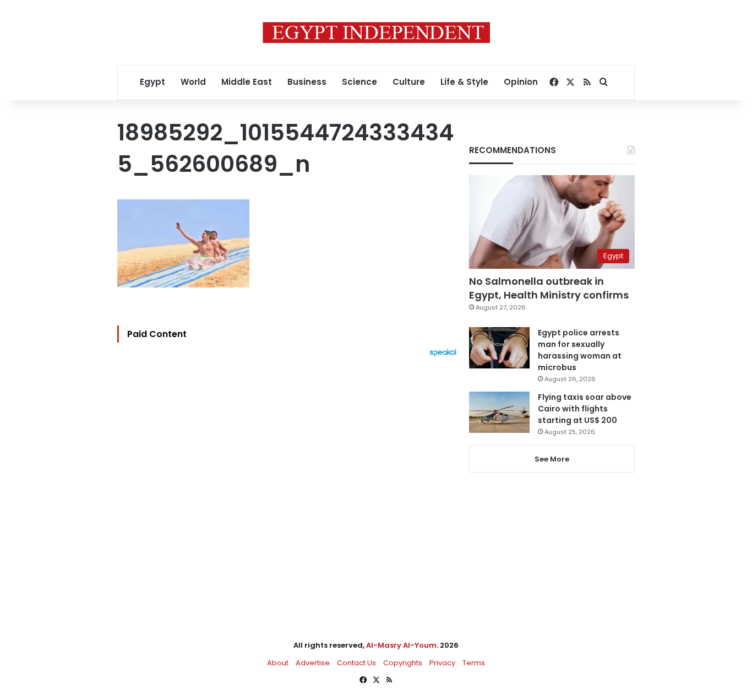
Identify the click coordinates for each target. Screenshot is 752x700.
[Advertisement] (289, 478)
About (277, 663)
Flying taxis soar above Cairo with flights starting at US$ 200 (584, 409)
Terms (473, 663)
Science (359, 82)
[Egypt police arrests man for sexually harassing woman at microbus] (499, 347)
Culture (409, 82)
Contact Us (356, 663)
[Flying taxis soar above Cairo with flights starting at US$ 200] (499, 412)
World (193, 82)
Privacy (442, 663)
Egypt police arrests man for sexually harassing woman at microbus (580, 350)
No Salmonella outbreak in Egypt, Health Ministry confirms (549, 288)
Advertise (313, 663)
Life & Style (464, 82)
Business (306, 82)
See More (552, 459)
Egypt (152, 82)
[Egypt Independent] (376, 32)
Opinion (521, 82)
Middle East (246, 82)
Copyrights (402, 663)
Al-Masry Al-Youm (401, 645)
